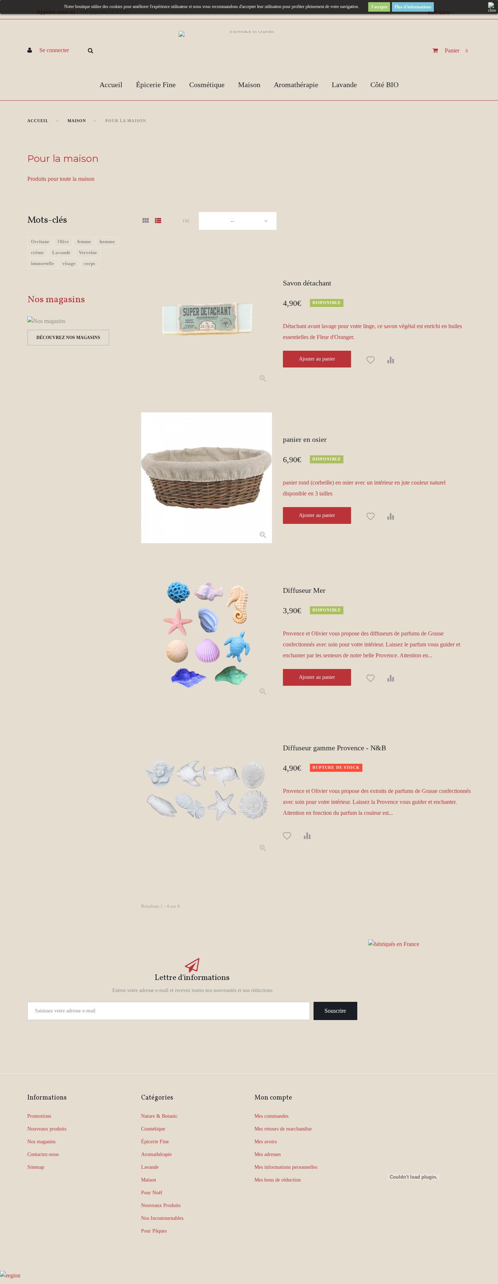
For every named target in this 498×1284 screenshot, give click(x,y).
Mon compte (273, 1097)
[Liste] (157, 221)
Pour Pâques (154, 1231)
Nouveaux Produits (160, 1205)
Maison (249, 85)
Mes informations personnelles (285, 1167)
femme (84, 241)
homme (107, 241)
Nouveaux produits (46, 1129)
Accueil (111, 85)
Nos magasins (56, 299)
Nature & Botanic (159, 1116)
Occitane (40, 241)
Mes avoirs (265, 1141)
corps (89, 263)
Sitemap (35, 1167)
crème (37, 252)
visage (68, 263)
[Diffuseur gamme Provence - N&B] (206, 790)
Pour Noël (151, 1192)
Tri (186, 221)
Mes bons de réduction (277, 1180)
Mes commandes (271, 1116)
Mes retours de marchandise (283, 1129)
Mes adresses (267, 1154)
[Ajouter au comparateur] (391, 360)
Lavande (344, 85)
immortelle (42, 263)
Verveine (88, 252)
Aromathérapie (296, 85)
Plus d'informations (412, 6)
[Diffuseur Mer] (206, 634)
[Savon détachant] (206, 321)
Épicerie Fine (156, 85)
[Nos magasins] (78, 321)
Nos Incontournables (162, 1218)
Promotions (39, 1116)
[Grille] (145, 221)
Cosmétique (207, 85)
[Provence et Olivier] (249, 50)
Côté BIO (384, 85)
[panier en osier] (206, 477)
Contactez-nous (43, 1154)
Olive (63, 241)
